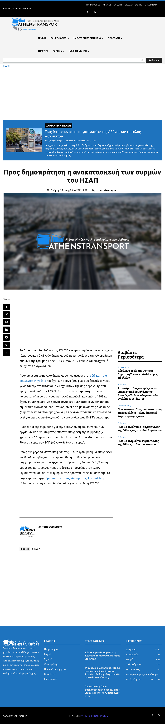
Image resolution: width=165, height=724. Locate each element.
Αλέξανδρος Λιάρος (54, 140)
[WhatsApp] (6, 322)
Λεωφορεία (123, 367)
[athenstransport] (27, 531)
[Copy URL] (6, 352)
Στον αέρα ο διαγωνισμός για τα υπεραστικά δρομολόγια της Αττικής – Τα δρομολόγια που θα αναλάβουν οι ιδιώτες (138, 394)
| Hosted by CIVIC (99, 715)
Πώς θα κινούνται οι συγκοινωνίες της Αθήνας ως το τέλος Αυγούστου (139, 428)
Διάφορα (122, 384)
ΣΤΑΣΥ (36, 548)
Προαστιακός (124, 405)
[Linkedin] (6, 330)
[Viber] (6, 345)
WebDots (85, 715)
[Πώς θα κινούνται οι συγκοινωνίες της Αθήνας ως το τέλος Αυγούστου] (24, 140)
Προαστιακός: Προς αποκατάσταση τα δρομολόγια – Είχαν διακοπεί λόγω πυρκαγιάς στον (139, 413)
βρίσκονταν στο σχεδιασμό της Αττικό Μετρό (76, 478)
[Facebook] (88, 12)
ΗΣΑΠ (6, 65)
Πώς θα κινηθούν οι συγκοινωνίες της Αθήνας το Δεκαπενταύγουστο (139, 442)
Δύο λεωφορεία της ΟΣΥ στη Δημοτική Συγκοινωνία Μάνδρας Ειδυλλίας (138, 374)
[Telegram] (6, 337)
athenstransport (107, 190)
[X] (95, 12)
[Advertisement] (82, 93)
